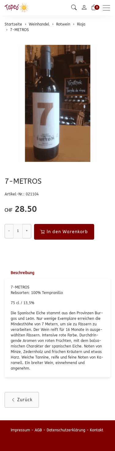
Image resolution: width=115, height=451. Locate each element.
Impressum (20, 430)
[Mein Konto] (84, 7)
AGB (38, 430)
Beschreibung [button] (22, 273)
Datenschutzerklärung (66, 430)
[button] (74, 7)
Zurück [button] (25, 399)
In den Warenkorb (67, 231)
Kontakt (96, 430)
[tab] (19, 273)
